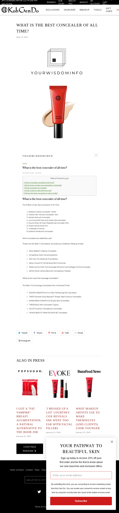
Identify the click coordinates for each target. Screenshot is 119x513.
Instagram (25, 340)
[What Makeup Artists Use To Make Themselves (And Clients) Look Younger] (89, 385)
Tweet (24, 332)
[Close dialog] (112, 441)
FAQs (37, 469)
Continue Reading (29, 448)
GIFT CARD (109, 10)
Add (67, 332)
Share (39, 332)
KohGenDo (20, 10)
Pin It (53, 332)
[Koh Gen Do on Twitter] (39, 491)
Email (80, 332)
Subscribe (81, 501)
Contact (29, 469)
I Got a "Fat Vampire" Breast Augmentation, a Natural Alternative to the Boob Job (29, 420)
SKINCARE (69, 9)
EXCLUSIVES (53, 9)
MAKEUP (85, 9)
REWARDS (51, 2)
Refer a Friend (17, 469)
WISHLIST (84, 2)
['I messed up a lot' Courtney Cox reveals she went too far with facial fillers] (59, 385)
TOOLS (98, 9)
